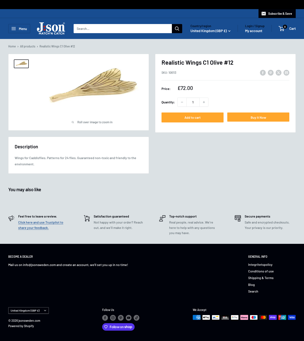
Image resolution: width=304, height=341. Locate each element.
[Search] (177, 28)
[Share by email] (286, 72)
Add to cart (192, 117)
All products (27, 46)
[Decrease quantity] (182, 102)
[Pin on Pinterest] (271, 72)
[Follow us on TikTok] (136, 318)
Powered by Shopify (21, 326)
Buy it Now (258, 117)
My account (253, 31)
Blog (251, 285)
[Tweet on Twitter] (278, 72)
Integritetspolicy (260, 264)
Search (253, 291)
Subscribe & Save (280, 13)
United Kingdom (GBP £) (25, 310)
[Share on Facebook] (263, 72)
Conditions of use (261, 271)
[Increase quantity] (204, 102)
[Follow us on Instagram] (113, 318)
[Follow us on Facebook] (105, 318)
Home (12, 46)
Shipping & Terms (261, 278)
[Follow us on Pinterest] (121, 318)
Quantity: (168, 102)
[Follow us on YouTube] (129, 318)
